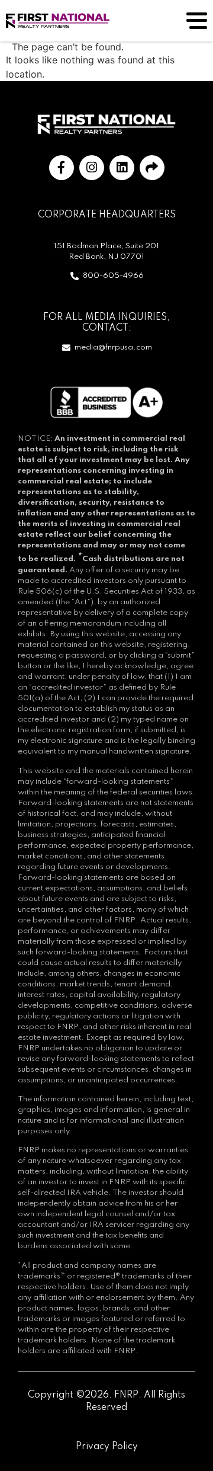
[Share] (152, 167)
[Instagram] (91, 167)
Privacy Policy (107, 1446)
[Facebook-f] (61, 167)
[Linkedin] (121, 167)
